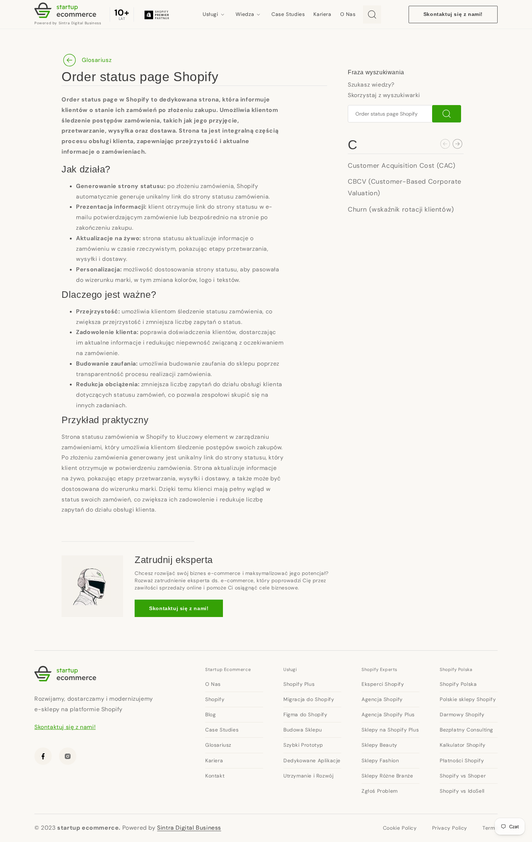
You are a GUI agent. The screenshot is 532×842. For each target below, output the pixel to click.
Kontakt (214, 775)
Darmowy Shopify (462, 714)
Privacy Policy (449, 828)
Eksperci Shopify (383, 684)
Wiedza (245, 14)
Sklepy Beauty (379, 745)
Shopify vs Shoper (463, 775)
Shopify (214, 699)
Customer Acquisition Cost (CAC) (402, 165)
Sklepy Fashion (380, 760)
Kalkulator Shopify (463, 745)
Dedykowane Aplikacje (312, 760)
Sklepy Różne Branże (387, 775)
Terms (490, 828)
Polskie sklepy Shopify (468, 699)
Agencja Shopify (382, 699)
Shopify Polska (456, 669)
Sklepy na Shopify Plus (390, 729)
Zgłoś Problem (380, 791)
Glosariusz (96, 60)
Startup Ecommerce (228, 669)
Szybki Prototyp (303, 745)
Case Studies (288, 14)
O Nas (348, 14)
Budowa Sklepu (302, 729)
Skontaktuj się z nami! (453, 14)
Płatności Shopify (462, 760)
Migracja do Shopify (308, 699)
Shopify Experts (379, 669)
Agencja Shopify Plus (388, 714)
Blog (210, 714)
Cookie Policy (400, 828)
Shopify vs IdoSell (462, 791)
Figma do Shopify (305, 714)
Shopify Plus (298, 684)
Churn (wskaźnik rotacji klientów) (401, 209)
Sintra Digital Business (189, 827)
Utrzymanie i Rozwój (308, 775)
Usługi (210, 14)
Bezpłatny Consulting (466, 729)
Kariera (322, 14)
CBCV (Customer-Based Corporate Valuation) (404, 187)
